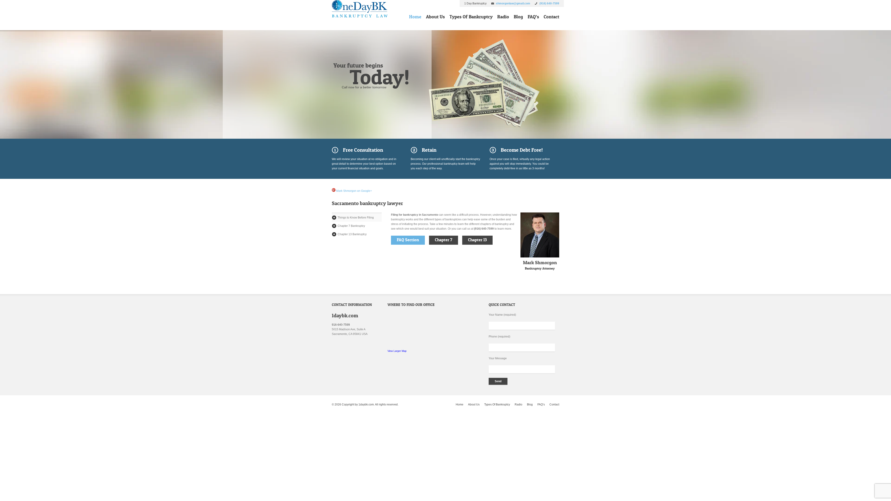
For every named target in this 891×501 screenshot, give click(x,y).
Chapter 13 (477, 239)
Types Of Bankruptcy (471, 16)
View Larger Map (397, 351)
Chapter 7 (443, 239)
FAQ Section (408, 239)
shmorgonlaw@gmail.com (513, 3)
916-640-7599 (341, 324)
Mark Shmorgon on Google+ (354, 191)
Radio (503, 16)
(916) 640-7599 (549, 3)
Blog (518, 16)
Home (415, 16)
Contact (551, 16)
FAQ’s (533, 16)
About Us (435, 16)
